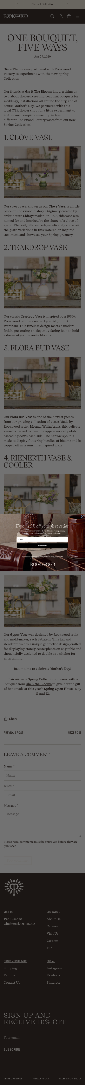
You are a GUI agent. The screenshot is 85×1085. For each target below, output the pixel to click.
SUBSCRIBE (42, 545)
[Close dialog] (82, 516)
